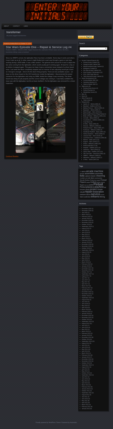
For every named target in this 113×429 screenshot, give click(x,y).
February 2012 (86, 387)
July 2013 (85, 369)
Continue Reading (12, 156)
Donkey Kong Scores (89, 88)
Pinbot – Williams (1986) (90, 143)
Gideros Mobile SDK (89, 84)
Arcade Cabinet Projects (89, 60)
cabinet (87, 176)
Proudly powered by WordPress (46, 422)
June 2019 (85, 232)
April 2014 (85, 351)
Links (26, 26)
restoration (98, 191)
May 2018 (85, 258)
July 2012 (85, 377)
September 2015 (87, 321)
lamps (99, 182)
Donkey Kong (89, 180)
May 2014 (85, 349)
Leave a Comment (23, 52)
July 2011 (84, 397)
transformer (9, 52)
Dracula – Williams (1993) (91, 126)
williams (95, 196)
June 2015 (85, 327)
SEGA (88, 194)
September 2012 (87, 375)
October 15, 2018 (26, 43)
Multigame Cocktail (89, 68)
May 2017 (85, 282)
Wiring (15, 52)
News (83, 96)
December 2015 (86, 315)
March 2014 (85, 353)
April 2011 (85, 402)
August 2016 (85, 299)
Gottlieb (93, 182)
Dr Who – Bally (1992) (90, 124)
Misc (83, 94)
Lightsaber (45, 50)
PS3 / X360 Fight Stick (90, 74)
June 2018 (85, 256)
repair (55, 50)
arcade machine (94, 171)
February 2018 (86, 264)
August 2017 (85, 276)
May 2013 (85, 371)
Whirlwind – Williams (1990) (91, 157)
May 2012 (85, 381)
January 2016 (86, 313)
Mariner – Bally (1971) (90, 140)
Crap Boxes (86, 122)
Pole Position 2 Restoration (91, 72)
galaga (88, 182)
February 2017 (86, 288)
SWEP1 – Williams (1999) (91, 155)
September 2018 (87, 250)
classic (93, 176)
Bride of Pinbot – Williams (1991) (93, 116)
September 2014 (87, 341)
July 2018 (85, 254)
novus (103, 182)
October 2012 (86, 373)
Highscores (85, 86)
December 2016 (86, 292)
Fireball (104, 180)
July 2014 (85, 345)
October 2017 (86, 272)
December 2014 (86, 337)
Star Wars (65, 50)
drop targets (97, 180)
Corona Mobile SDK (89, 80)
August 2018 (85, 252)
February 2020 (86, 216)
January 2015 (86, 335)
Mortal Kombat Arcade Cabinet (92, 66)
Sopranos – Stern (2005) (90, 149)
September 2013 (87, 365)
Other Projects (86, 98)
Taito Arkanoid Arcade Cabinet (92, 76)
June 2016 (85, 303)
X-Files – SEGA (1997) (90, 159)
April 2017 (85, 284)
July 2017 (85, 278)
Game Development (88, 78)
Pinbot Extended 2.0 (89, 145)
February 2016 (86, 311)
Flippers (83, 182)
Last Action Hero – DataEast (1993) (93, 138)
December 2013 (86, 359)
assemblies (90, 173)
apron (84, 171)
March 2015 (85, 331)
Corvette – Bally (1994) (90, 118)
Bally (82, 176)
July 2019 (85, 230)
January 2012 (86, 389)
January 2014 (86, 357)
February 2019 (86, 240)
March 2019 (85, 238)
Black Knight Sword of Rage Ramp (93, 114)
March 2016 (85, 309)
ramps (100, 189)
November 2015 (86, 317)
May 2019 (85, 234)
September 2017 (87, 274)
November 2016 (86, 294)
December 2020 (86, 208)
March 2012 (85, 385)
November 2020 (86, 210)
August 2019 (85, 228)
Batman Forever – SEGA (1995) (92, 108)
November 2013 (86, 361)
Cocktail (82, 178)
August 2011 (85, 395)
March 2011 (85, 404)
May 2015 (85, 329)
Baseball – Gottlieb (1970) (91, 106)
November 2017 (86, 270)
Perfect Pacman (88, 90)
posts (88, 189)
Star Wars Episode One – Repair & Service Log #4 (39, 47)
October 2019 (86, 224)
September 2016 (87, 298)
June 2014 (85, 347)
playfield (99, 187)
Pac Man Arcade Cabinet (90, 70)
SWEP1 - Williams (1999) (19, 50)
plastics (90, 187)
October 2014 (86, 339)
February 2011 (86, 406)
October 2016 (86, 296)
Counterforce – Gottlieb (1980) (92, 120)
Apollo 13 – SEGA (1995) (90, 104)
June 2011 (85, 399)
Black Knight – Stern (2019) (91, 112)
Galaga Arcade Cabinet (90, 64)
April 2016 (85, 307)
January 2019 (86, 242)
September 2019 (87, 226)
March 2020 (85, 214)
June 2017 (85, 280)
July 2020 (85, 212)
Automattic (73, 422)
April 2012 (85, 383)
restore (83, 194)
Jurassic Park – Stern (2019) (91, 136)
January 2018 (86, 266)
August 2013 (85, 367)
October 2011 (86, 391)
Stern (82, 197)
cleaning (100, 175)
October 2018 (86, 248)
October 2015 (86, 319)
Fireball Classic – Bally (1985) (92, 128)
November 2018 (86, 246)
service (59, 50)
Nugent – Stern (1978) (90, 141)
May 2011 (85, 400)
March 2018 (85, 262)
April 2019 (85, 236)
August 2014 (85, 343)
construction (98, 178)
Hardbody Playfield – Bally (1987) (93, 132)
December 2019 (86, 220)
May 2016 (85, 305)
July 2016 (85, 301)
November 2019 (86, 222)
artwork (82, 174)
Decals (82, 180)
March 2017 (85, 286)
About (6, 26)
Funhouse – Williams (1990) (91, 130)
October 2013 (86, 363)
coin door (90, 178)
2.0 (80, 171)
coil (86, 178)
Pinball (51, 50)
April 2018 (85, 260)
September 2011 (87, 393)
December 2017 (86, 268)
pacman (87, 185)
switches (87, 197)
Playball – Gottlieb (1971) (91, 147)
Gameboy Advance (89, 82)
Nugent (82, 185)
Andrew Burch (14, 43)
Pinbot (83, 187)
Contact (16, 26)
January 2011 (86, 408)
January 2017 (86, 290)
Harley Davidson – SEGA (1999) (93, 134)
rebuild (82, 192)
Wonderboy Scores (89, 92)
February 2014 (86, 355)
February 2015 (86, 333)
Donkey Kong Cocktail (90, 62)
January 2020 (86, 218)
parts (91, 185)
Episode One (37, 50)
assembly (99, 174)
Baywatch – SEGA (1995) (90, 110)
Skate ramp (86, 100)
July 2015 (85, 325)
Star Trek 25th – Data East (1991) (93, 153)
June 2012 (85, 379)
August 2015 (85, 323)
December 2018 (86, 244)
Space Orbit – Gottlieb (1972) (92, 151)
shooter (102, 194)
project (93, 189)
